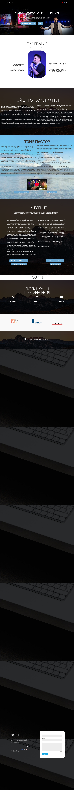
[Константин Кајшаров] (11, 3)
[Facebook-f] (22, 749)
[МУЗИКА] (12, 297)
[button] (55, 264)
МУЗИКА (12, 301)
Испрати (45, 754)
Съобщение (44, 742)
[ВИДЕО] (37, 297)
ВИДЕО (37, 301)
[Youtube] (26, 749)
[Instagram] (24, 749)
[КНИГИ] (61, 297)
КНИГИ (61, 301)
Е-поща (43, 738)
